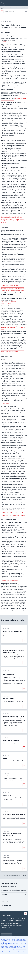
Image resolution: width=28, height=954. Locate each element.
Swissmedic (4, 222)
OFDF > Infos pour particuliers (8, 301)
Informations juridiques (21, 949)
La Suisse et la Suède (9, 11)
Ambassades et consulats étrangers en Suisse (12, 97)
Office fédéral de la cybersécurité (9, 285)
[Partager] (26, 16)
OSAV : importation (6, 303)
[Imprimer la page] (23, 16)
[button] (25, 913)
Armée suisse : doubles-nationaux (9, 351)
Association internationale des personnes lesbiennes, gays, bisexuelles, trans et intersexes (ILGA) (13, 327)
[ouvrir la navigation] (26, 11)
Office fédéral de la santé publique (9, 580)
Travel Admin (4, 41)
